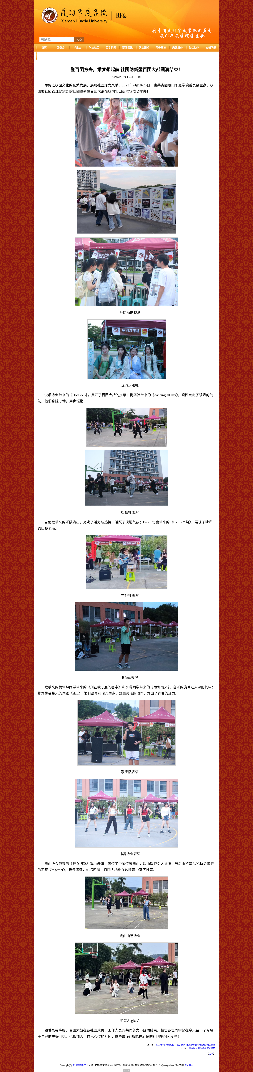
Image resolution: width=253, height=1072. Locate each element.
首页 (44, 47)
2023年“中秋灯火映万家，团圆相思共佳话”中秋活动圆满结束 (185, 1045)
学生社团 (94, 47)
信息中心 (188, 1065)
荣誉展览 (161, 47)
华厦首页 (44, 56)
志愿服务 (177, 47)
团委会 (61, 47)
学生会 (77, 47)
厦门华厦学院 (79, 1065)
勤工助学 (194, 47)
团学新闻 (111, 47)
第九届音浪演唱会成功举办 (202, 1048)
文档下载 (211, 47)
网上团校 (144, 47)
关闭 (211, 1054)
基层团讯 (127, 47)
